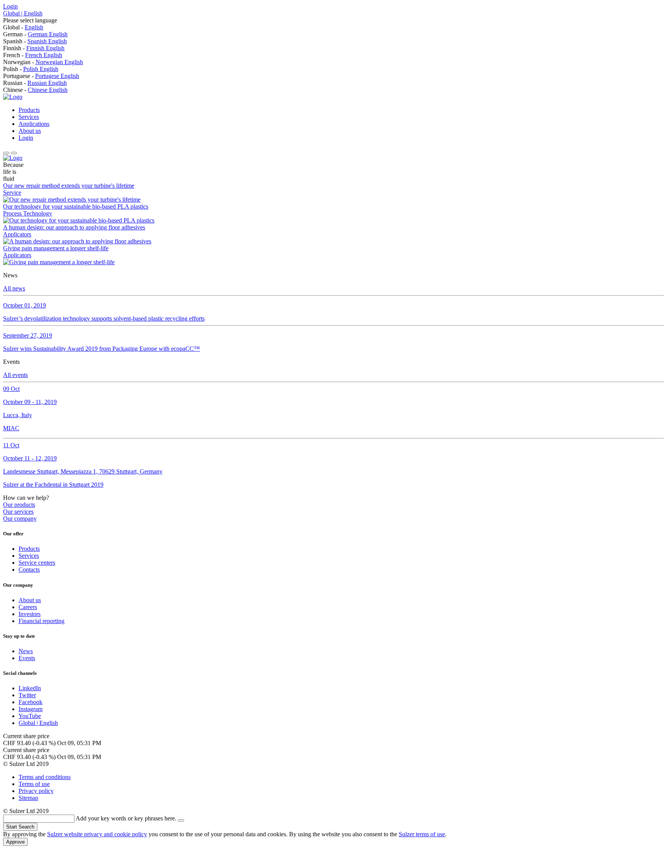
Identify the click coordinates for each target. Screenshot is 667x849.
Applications (34, 124)
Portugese (48, 76)
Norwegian (50, 62)
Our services (18, 511)
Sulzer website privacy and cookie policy (97, 834)
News (26, 651)
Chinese (38, 90)
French (34, 55)
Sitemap (28, 798)
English (34, 27)
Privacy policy (36, 791)
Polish (31, 69)
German (38, 34)
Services (29, 117)
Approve (15, 842)
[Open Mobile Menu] (6, 153)
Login (10, 6)
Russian (37, 83)
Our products (19, 504)
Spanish (37, 41)
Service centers (37, 562)
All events (15, 375)
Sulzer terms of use (422, 834)
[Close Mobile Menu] (14, 153)
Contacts (29, 569)
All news (14, 288)
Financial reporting (41, 621)
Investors (30, 614)
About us (30, 130)
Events (27, 658)
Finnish (36, 48)
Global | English (22, 13)
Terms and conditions (45, 777)
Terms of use (34, 784)
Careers (28, 607)
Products (29, 110)
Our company (20, 518)
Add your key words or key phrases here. (126, 818)
